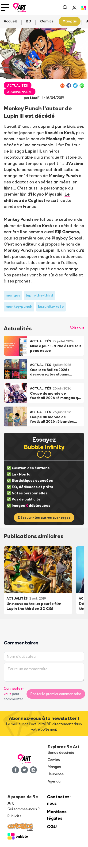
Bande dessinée (61, 752)
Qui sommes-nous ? (24, 809)
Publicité (15, 816)
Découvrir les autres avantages (44, 517)
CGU (52, 826)
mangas (13, 295)
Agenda (54, 781)
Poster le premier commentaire (56, 694)
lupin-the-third (39, 295)
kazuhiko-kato (51, 306)
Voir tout (77, 328)
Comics (54, 760)
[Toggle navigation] (5, 7)
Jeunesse (56, 774)
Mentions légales (57, 815)
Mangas (54, 767)
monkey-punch (19, 306)
